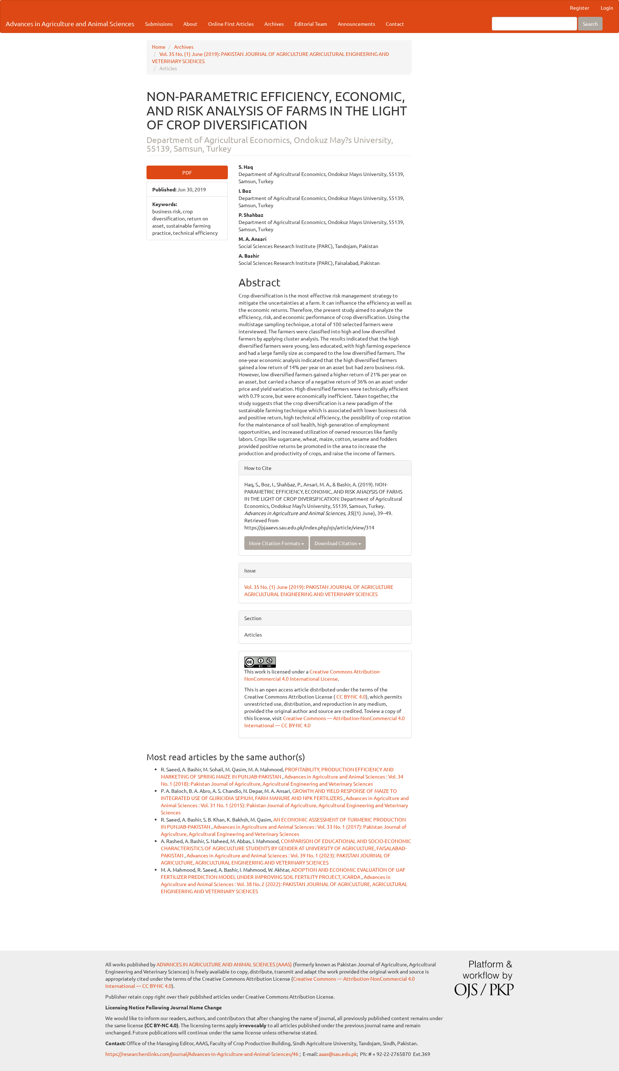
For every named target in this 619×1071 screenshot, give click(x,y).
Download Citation (336, 543)
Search (590, 23)
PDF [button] (187, 172)
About (190, 23)
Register (579, 7)
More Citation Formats (275, 543)
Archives (274, 23)
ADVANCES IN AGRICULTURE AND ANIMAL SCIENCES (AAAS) (224, 964)
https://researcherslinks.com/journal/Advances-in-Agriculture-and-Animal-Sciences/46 (202, 1054)
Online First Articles (231, 23)
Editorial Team (310, 23)
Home (158, 46)
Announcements (356, 23)
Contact (395, 23)
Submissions (159, 23)
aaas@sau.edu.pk (338, 1054)
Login (607, 7)
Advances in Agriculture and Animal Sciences (70, 23)
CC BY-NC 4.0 (350, 696)
